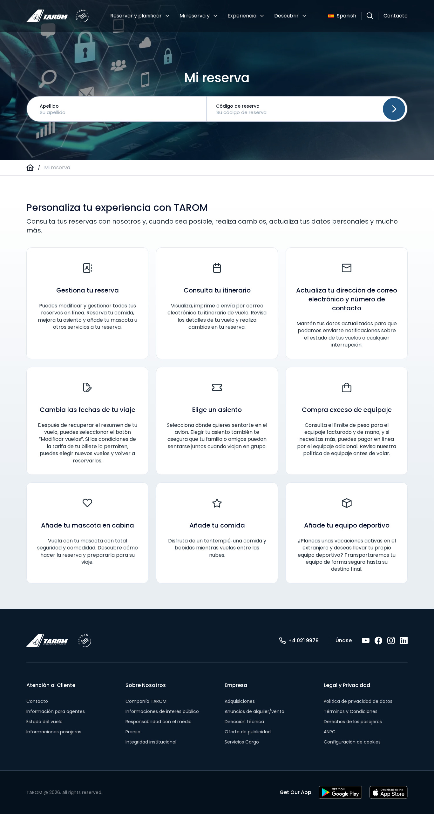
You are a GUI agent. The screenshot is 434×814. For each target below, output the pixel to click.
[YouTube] (366, 641)
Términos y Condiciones (350, 711)
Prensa (132, 732)
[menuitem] (139, 16)
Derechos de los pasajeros (353, 721)
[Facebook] (378, 641)
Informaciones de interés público (162, 711)
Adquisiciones (240, 701)
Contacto (395, 15)
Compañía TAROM (145, 701)
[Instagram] (391, 641)
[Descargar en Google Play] (340, 792)
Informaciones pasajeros (53, 732)
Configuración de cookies (352, 742)
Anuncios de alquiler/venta (254, 711)
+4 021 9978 (303, 640)
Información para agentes (55, 711)
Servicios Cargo (242, 742)
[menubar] (208, 16)
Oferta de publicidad (248, 732)
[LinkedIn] (404, 641)
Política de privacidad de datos (358, 701)
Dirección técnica (244, 721)
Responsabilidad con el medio (158, 721)
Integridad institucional (150, 742)
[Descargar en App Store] (389, 792)
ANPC (330, 732)
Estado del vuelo (44, 721)
